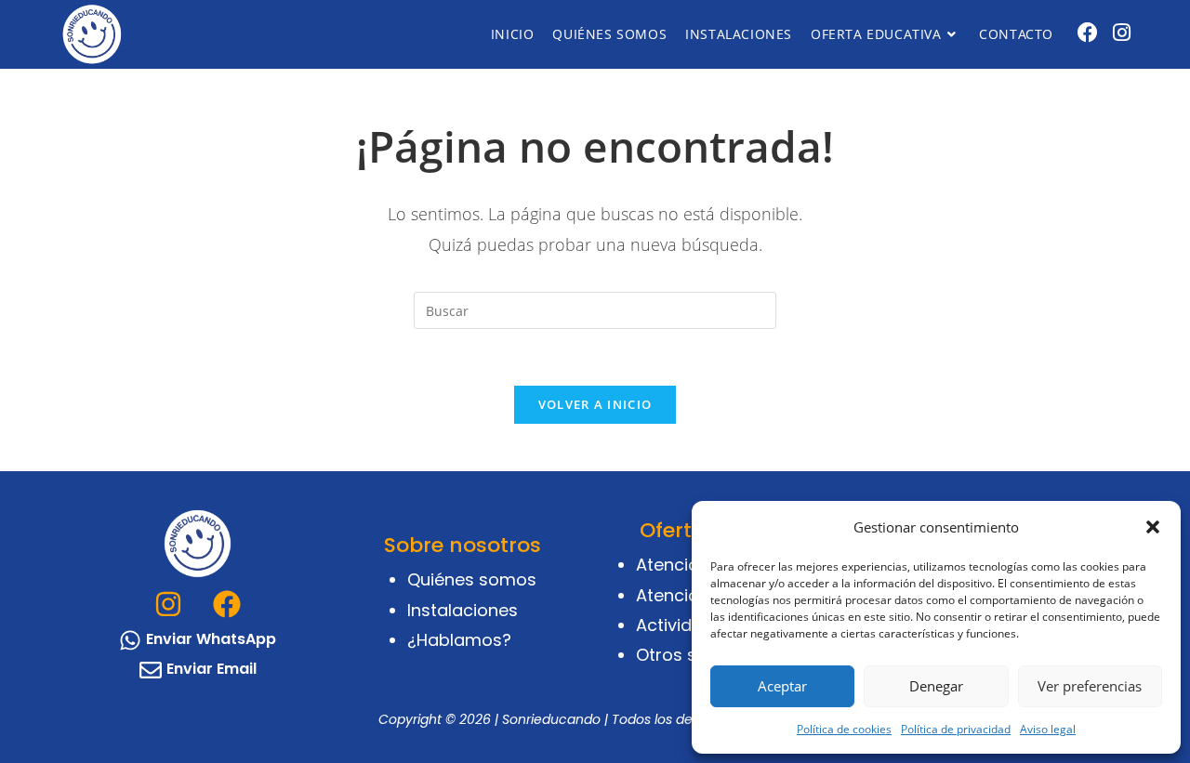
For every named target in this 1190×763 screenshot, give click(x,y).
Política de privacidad (956, 729)
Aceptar (782, 686)
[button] (1153, 527)
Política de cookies (844, 729)
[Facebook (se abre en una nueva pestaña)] (1087, 32)
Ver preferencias (1090, 686)
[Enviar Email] (150, 670)
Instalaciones (462, 610)
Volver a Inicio (595, 404)
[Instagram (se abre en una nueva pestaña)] (1121, 32)
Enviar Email (211, 668)
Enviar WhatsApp (211, 639)
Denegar (936, 686)
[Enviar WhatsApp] (130, 640)
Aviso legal (1048, 729)
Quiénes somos (471, 579)
